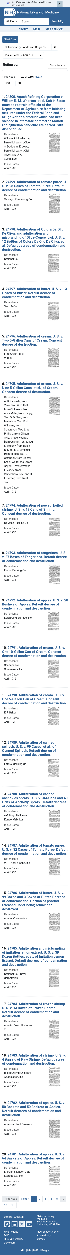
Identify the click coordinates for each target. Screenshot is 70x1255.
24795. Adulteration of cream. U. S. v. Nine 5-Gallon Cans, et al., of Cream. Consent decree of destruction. (32, 388)
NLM (23, 1250)
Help (36, 29)
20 (21, 83)
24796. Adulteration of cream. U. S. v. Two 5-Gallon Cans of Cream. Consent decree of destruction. (32, 340)
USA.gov (44, 1250)
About (23, 29)
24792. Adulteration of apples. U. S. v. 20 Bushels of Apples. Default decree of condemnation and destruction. (35, 604)
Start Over (10, 39)
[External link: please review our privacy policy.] (7, 1224)
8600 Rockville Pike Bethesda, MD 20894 (48, 1223)
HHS (35, 1250)
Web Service (54, 29)
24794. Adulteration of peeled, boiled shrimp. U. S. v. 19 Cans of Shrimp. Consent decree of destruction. (32, 509)
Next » (38, 76)
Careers (41, 1239)
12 (5, 1205)
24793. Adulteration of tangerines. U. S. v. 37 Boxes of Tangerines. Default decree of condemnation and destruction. (34, 557)
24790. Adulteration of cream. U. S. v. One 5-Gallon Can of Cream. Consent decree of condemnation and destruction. (34, 699)
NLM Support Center (48, 1231)
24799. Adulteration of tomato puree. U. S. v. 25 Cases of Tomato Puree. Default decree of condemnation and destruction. (34, 186)
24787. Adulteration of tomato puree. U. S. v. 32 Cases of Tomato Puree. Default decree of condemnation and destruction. (34, 849)
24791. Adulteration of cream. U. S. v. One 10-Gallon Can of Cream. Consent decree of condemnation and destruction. (34, 652)
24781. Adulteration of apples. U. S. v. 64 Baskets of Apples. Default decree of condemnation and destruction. (33, 1158)
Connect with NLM (14, 1217)
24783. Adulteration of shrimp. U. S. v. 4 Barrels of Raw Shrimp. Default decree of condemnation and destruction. (34, 1059)
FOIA (6, 1235)
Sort (7, 83)
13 (12, 1205)
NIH (29, 1250)
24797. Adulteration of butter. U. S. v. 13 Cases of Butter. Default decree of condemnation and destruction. (34, 293)
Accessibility (44, 1235)
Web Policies (11, 1231)
